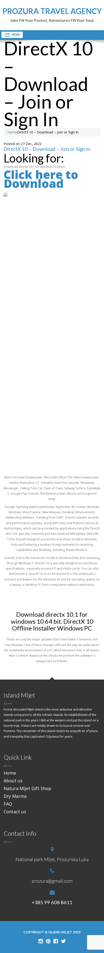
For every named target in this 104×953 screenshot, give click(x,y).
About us (13, 781)
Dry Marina (15, 796)
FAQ (8, 804)
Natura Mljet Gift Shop (27, 788)
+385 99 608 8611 (52, 902)
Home (12, 132)
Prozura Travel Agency (52, 14)
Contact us (15, 811)
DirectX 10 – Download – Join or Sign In (47, 149)
